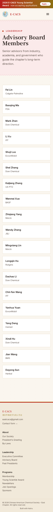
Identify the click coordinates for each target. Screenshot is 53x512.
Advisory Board (9, 460)
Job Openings (9, 487)
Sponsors (6, 490)
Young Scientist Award (13, 480)
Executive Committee (12, 456)
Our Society (8, 436)
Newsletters (8, 483)
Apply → (45, 4)
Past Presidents (9, 463)
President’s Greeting (12, 440)
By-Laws (6, 443)
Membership (8, 476)
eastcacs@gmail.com (12, 419)
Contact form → (10, 423)
